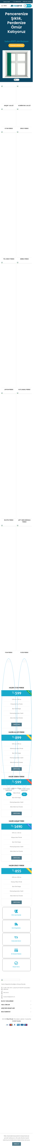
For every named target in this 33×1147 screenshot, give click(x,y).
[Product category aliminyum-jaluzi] (24, 96)
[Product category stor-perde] (8, 119)
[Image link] (10, 980)
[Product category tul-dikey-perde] (8, 196)
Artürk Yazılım (16, 1021)
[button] (16, 724)
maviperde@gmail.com (9, 996)
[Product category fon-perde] (8, 589)
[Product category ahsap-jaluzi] (8, 96)
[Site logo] (16, 5)
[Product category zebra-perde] (24, 196)
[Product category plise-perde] (24, 589)
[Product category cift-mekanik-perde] (24, 458)
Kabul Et (16, 1144)
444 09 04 (6, 992)
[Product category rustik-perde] (8, 457)
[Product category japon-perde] (8, 326)
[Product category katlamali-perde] (24, 326)
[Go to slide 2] (16, 79)
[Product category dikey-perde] (24, 119)
